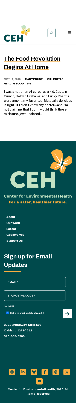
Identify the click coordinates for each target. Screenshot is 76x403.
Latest (11, 229)
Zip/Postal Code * (16, 292)
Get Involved (15, 234)
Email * (10, 279)
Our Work (13, 223)
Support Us (14, 240)
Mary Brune (34, 79)
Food (20, 83)
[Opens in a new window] (12, 372)
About (10, 217)
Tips (28, 83)
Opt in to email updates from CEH (27, 313)
